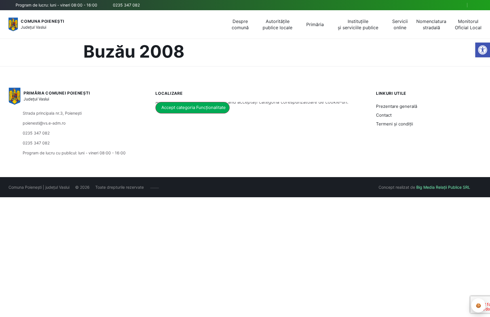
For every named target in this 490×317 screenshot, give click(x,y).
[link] (482, 50)
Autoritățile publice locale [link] (277, 24)
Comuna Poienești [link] (42, 21)
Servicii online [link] (400, 24)
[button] (458, 5)
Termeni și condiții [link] (394, 124)
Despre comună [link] (240, 24)
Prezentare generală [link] (396, 106)
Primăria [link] (315, 24)
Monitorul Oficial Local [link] (468, 24)
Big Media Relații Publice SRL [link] (443, 187)
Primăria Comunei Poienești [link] (57, 93)
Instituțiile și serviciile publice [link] (358, 24)
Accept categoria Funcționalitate (193, 107)
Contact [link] (384, 115)
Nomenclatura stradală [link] (431, 24)
